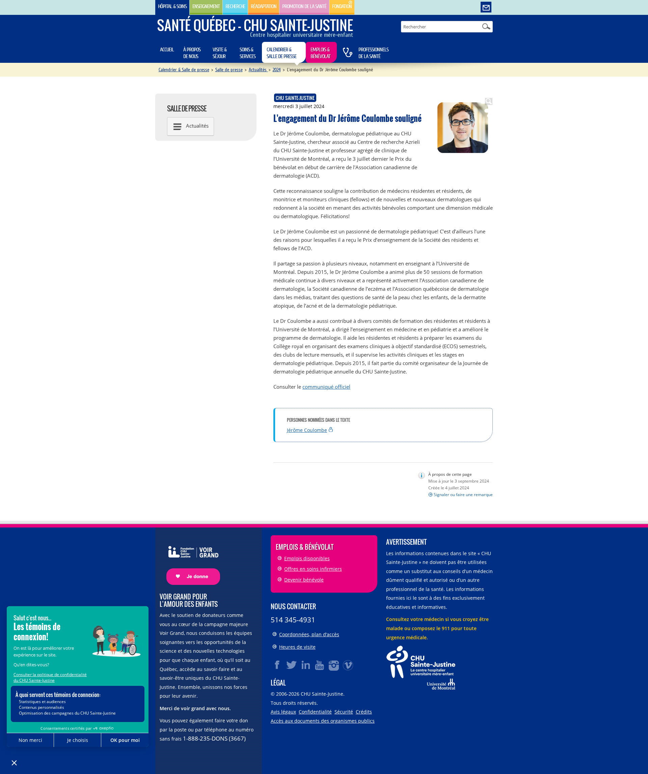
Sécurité (343, 711)
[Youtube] (320, 665)
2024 (277, 70)
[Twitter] (291, 665)
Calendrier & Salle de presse (281, 53)
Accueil (167, 49)
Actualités (258, 70)
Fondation (342, 6)
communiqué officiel (326, 386)
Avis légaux (283, 711)
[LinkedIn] (306, 665)
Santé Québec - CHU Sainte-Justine (255, 25)
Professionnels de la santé (373, 53)
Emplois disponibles (307, 558)
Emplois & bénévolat (320, 53)
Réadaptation (263, 6)
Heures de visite (297, 647)
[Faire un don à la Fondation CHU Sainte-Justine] (190, 559)
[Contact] (486, 7)
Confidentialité (315, 711)
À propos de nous (191, 53)
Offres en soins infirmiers (313, 569)
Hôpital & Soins (172, 6)
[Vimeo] (348, 665)
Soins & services (247, 53)
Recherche (235, 6)
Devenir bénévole (304, 579)
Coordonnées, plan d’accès (309, 634)
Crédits (364, 711)
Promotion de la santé (304, 6)
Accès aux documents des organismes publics (323, 721)
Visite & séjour (219, 53)
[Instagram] (334, 665)
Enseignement (206, 6)
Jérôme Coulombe (307, 430)
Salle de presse (229, 70)
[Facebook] (277, 665)
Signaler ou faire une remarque (463, 494)
